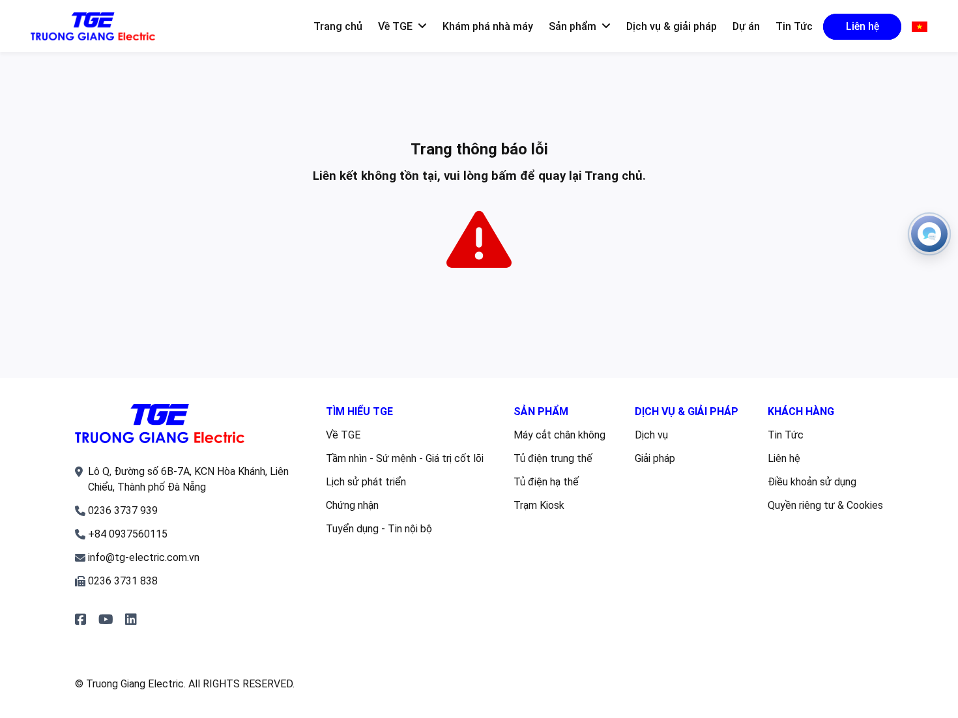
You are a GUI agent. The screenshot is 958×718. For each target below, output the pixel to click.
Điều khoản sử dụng (812, 482)
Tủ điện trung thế (553, 458)
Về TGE (343, 435)
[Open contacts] (929, 234)
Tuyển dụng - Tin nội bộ (379, 529)
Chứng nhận (352, 505)
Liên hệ (784, 458)
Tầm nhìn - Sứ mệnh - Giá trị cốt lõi (405, 458)
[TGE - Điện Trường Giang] (93, 26)
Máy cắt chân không (559, 435)
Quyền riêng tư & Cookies (825, 505)
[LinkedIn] (131, 619)
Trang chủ (614, 176)
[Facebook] (81, 619)
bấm (504, 176)
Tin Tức (786, 435)
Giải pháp (655, 458)
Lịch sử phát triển (366, 482)
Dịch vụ (651, 435)
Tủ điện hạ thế (546, 482)
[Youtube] (105, 619)
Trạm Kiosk (539, 505)
